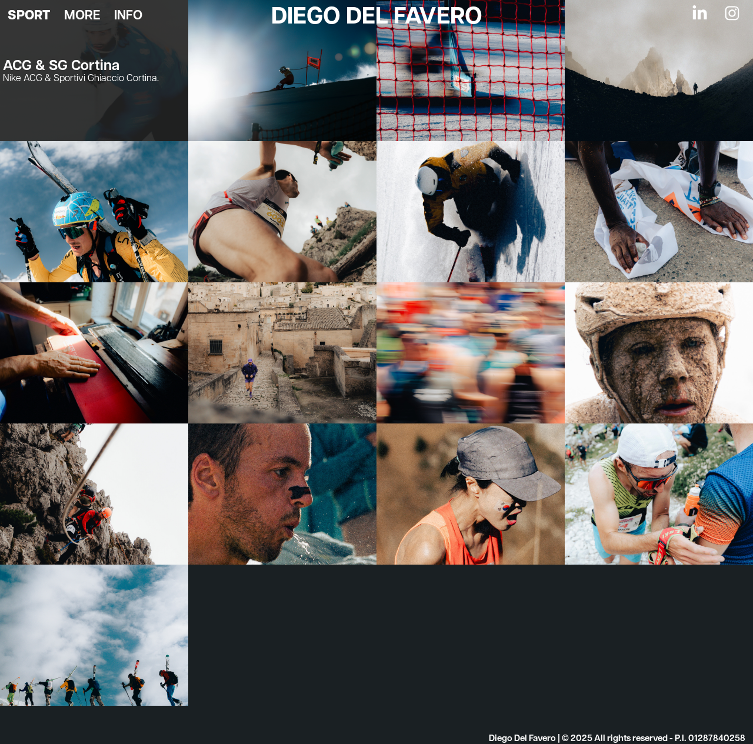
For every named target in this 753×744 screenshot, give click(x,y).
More (82, 14)
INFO (128, 14)
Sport (29, 14)
